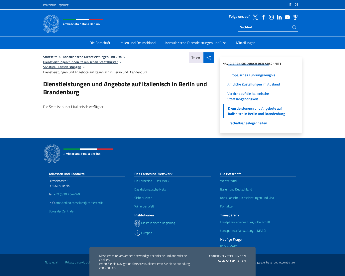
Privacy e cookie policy (79, 262)
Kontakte (226, 206)
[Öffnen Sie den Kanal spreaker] (294, 16)
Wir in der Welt (144, 206)
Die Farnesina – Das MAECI (152, 180)
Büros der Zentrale (61, 211)
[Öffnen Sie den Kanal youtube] (286, 16)
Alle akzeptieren (232, 260)
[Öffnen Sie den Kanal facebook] (262, 16)
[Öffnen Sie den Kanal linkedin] (278, 16)
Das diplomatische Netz (150, 189)
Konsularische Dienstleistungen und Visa (92, 56)
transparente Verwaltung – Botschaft (245, 222)
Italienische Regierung (55, 5)
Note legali (51, 262)
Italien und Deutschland (236, 189)
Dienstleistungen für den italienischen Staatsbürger (80, 61)
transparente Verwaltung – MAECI (243, 230)
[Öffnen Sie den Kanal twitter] (254, 16)
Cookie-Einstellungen (227, 256)
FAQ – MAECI (229, 246)
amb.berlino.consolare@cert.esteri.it (79, 202)
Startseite (50, 56)
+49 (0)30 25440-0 (67, 194)
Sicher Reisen (143, 197)
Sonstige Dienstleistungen (62, 66)
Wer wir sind (228, 180)
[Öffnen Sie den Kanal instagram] (270, 16)
